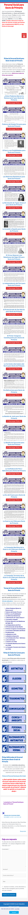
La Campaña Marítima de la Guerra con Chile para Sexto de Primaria (14, 549)
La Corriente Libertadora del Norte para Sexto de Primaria (14, 365)
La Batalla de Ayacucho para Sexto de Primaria (14, 443)
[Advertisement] (14, 43)
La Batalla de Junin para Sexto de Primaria (14, 417)
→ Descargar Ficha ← (14, 103)
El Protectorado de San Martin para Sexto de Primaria (14, 310)
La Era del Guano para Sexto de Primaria (14, 496)
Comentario (5, 849)
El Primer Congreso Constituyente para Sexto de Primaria (14, 338)
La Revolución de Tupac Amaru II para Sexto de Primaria (14, 204)
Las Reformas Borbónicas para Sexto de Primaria (14, 177)
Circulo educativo (7, 601)
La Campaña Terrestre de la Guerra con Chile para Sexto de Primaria (14, 577)
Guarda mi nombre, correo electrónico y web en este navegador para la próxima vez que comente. (14, 888)
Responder (23, 831)
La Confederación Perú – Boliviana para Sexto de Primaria (14, 470)
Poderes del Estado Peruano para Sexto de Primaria (14, 125)
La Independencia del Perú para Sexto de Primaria (14, 284)
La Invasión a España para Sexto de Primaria (14, 230)
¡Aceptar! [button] (14, 912)
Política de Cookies (14, 906)
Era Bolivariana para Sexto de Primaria (14, 391)
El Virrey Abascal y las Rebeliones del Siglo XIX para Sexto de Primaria (14, 257)
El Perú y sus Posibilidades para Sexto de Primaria (14, 151)
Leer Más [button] (17, 908)
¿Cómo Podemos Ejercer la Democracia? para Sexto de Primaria (14, 98)
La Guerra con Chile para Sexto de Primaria (14, 522)
